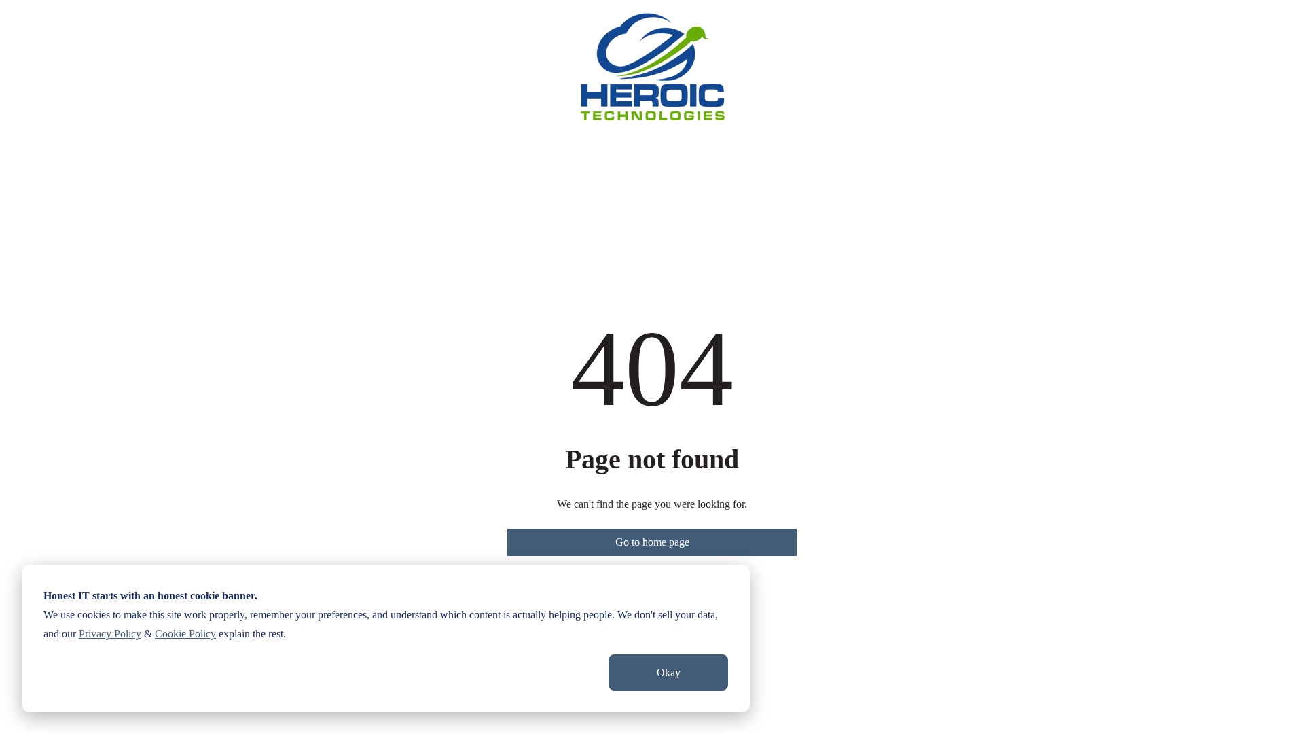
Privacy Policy (110, 634)
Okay (669, 672)
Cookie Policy (185, 634)
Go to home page (652, 542)
